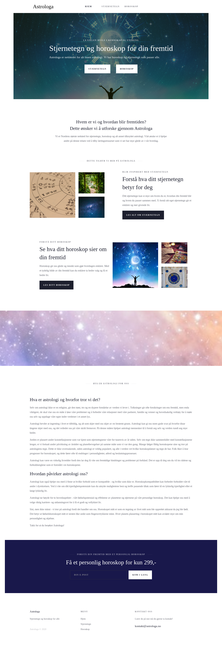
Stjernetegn (86, 624)
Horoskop (85, 629)
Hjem (83, 619)
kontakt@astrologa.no (148, 626)
